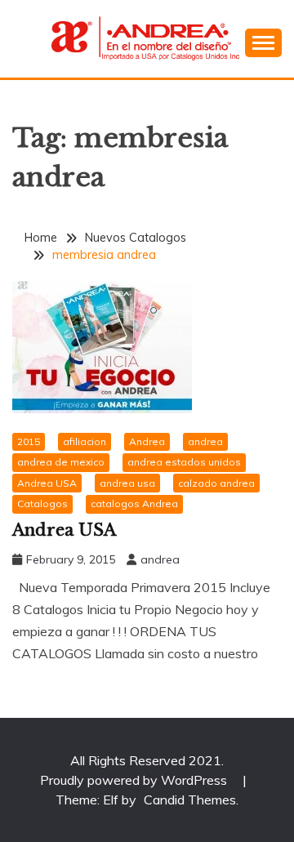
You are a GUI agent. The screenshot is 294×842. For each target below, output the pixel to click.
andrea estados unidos (184, 462)
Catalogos (42, 503)
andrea (205, 441)
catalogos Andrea (134, 503)
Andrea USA (47, 483)
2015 (28, 441)
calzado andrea (216, 483)
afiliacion (84, 441)
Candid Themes (190, 799)
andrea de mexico (61, 462)
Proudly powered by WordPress (135, 780)
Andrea (147, 441)
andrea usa (127, 483)
